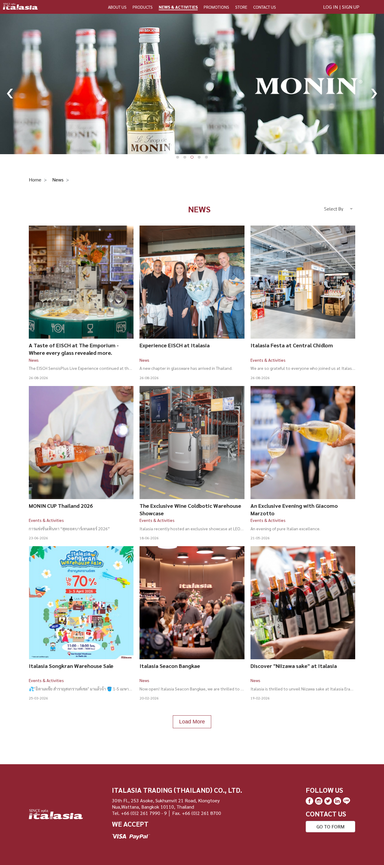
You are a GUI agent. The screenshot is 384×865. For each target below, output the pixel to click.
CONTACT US (264, 7)
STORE (241, 7)
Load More (192, 722)
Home (35, 179)
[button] (177, 157)
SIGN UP (350, 7)
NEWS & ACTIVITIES (178, 7)
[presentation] (10, 90)
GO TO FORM (330, 826)
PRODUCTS (143, 7)
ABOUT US (117, 7)
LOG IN (330, 7)
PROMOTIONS (216, 7)
